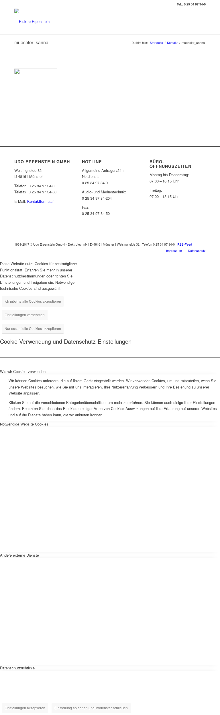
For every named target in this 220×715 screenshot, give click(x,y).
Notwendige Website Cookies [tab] (24, 424)
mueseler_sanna (31, 42)
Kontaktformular (40, 201)
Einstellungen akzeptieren (25, 707)
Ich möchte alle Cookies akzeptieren (33, 301)
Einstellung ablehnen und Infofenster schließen (91, 707)
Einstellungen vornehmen (25, 314)
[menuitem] (174, 250)
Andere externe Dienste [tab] (19, 555)
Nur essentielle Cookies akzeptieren (33, 328)
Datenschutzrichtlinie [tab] (17, 668)
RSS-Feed (184, 244)
